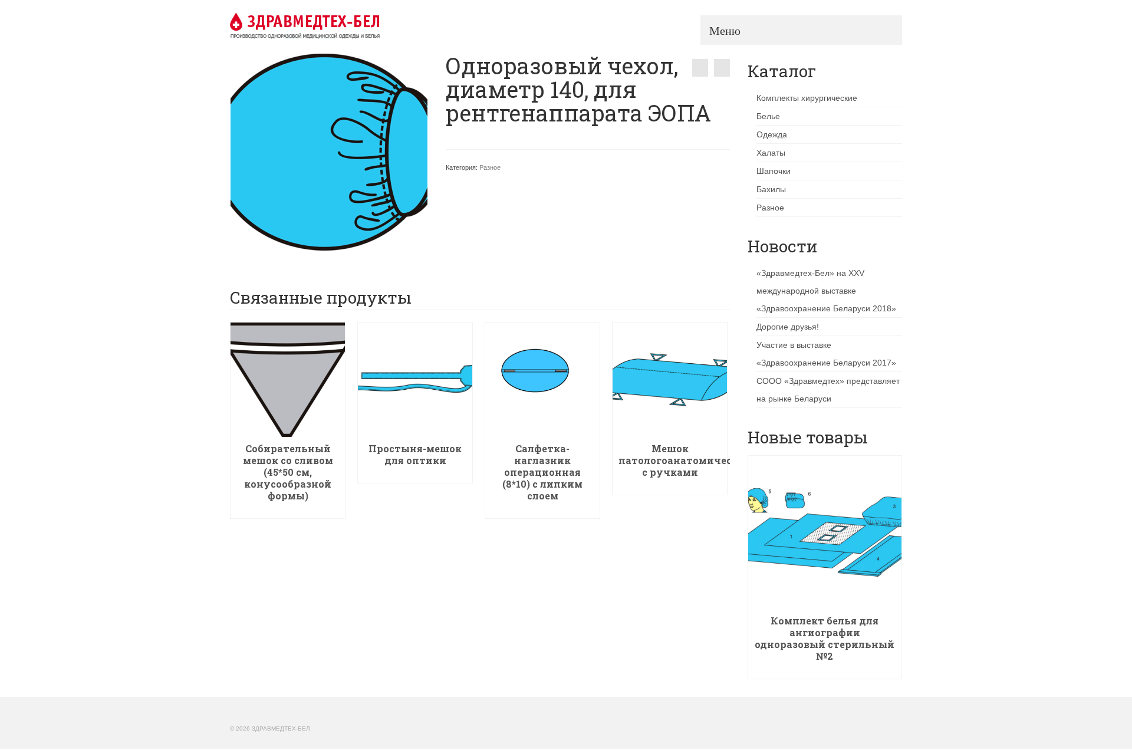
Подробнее (288, 510)
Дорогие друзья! (787, 326)
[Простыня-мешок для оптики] (700, 68)
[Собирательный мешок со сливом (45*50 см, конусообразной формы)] (722, 68)
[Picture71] (329, 151)
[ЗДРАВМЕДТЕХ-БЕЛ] (336, 25)
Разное (490, 167)
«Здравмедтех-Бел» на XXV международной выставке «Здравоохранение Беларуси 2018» (826, 290)
